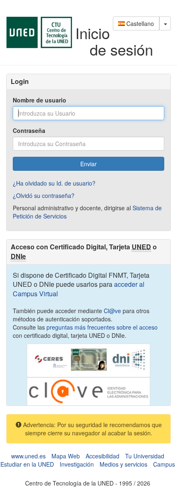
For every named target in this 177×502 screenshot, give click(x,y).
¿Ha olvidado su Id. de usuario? (54, 183)
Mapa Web (65, 456)
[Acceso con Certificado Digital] (88, 360)
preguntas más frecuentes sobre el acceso (102, 327)
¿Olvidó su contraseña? (44, 195)
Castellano (139, 23)
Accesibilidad (102, 456)
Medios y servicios (123, 464)
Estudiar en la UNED (27, 464)
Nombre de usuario (39, 100)
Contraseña (29, 130)
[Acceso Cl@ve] (88, 391)
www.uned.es (28, 456)
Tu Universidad (144, 456)
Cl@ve (112, 311)
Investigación (77, 464)
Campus (164, 464)
